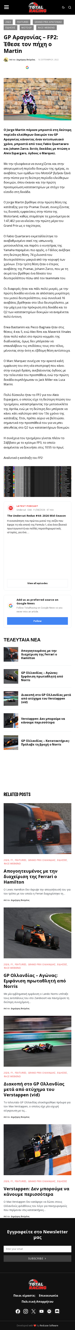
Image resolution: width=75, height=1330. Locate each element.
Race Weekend (46, 27)
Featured (23, 22)
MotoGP (26, 27)
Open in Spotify (39, 572)
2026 (6, 860)
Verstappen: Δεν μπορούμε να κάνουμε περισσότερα (43, 720)
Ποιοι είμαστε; (24, 1296)
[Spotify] (49, 1311)
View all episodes (37, 583)
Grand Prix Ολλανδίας (42, 860)
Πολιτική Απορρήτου (37, 1302)
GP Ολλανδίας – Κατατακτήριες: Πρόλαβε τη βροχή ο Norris (45, 742)
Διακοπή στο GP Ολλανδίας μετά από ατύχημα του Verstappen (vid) (46, 698)
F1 (12, 860)
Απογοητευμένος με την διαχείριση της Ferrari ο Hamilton (39, 654)
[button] (6, 7)
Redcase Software (49, 1325)
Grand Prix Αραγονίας (48, 22)
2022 (8, 22)
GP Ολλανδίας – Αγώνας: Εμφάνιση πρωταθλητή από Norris (42, 676)
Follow (37, 621)
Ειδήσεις (10, 27)
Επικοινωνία (48, 1296)
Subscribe (35, 1258)
